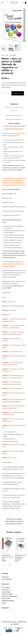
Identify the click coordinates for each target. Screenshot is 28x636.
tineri (20, 523)
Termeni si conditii (7, 594)
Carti (7, 55)
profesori (16, 523)
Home (2, 55)
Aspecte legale (6, 592)
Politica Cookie (6, 598)
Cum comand (5, 587)
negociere (20, 521)
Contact (4, 603)
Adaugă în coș (7, 550)
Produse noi (5, 577)
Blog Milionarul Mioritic (8, 600)
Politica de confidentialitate (9, 596)
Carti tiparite (13, 55)
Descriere (14, 104)
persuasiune (9, 523)
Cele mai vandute (7, 579)
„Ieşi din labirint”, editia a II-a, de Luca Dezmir (7, 557)
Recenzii (14, 111)
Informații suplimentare (14, 107)
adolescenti (13, 521)
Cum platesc (5, 590)
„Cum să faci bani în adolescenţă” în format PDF (20, 557)
